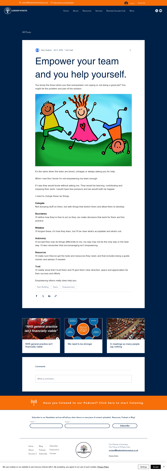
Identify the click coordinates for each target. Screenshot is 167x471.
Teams (55, 287)
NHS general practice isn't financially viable (38, 345)
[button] (143, 3)
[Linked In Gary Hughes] (156, 10)
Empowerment (68, 287)
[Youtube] (160, 10)
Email (67, 422)
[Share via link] (55, 296)
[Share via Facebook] (36, 296)
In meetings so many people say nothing (124, 345)
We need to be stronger (80, 344)
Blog (41, 446)
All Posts (26, 32)
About (31, 450)
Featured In (54, 449)
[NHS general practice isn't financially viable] (41, 328)
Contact (53, 453)
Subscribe (43, 453)
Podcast (42, 450)
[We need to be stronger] (83, 328)
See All (142, 313)
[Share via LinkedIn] (49, 296)
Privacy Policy (103, 467)
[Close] (163, 467)
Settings (143, 467)
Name (32, 422)
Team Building (43, 287)
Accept (156, 467)
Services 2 (32, 453)
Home (30, 446)
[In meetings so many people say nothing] (126, 328)
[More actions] (130, 50)
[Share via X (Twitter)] (43, 296)
